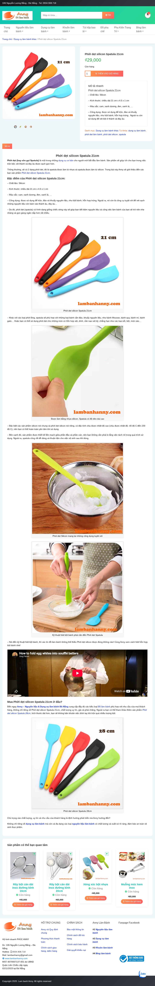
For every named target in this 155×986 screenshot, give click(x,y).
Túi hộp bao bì (89, 29)
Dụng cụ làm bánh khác (25, 39)
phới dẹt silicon (110, 134)
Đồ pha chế (104, 29)
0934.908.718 (19, 952)
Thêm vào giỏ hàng (108, 73)
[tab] (7, 146)
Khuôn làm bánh (68, 29)
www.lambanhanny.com (16, 958)
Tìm (109, 15)
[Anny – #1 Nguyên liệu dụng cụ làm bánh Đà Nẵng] (17, 15)
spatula (122, 134)
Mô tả (7, 146)
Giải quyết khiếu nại (76, 950)
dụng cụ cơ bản (65, 160)
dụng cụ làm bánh (137, 130)
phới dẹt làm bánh (93, 134)
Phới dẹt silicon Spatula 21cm (36, 173)
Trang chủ (7, 29)
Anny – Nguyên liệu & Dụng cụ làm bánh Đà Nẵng (42, 706)
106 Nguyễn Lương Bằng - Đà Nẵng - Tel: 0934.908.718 (29, 3)
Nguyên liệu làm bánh (24, 29)
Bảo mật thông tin (75, 929)
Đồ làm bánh (104, 706)
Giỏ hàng (148, 13)
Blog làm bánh (141, 29)
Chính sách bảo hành (77, 944)
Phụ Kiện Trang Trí (122, 29)
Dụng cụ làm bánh (48, 29)
